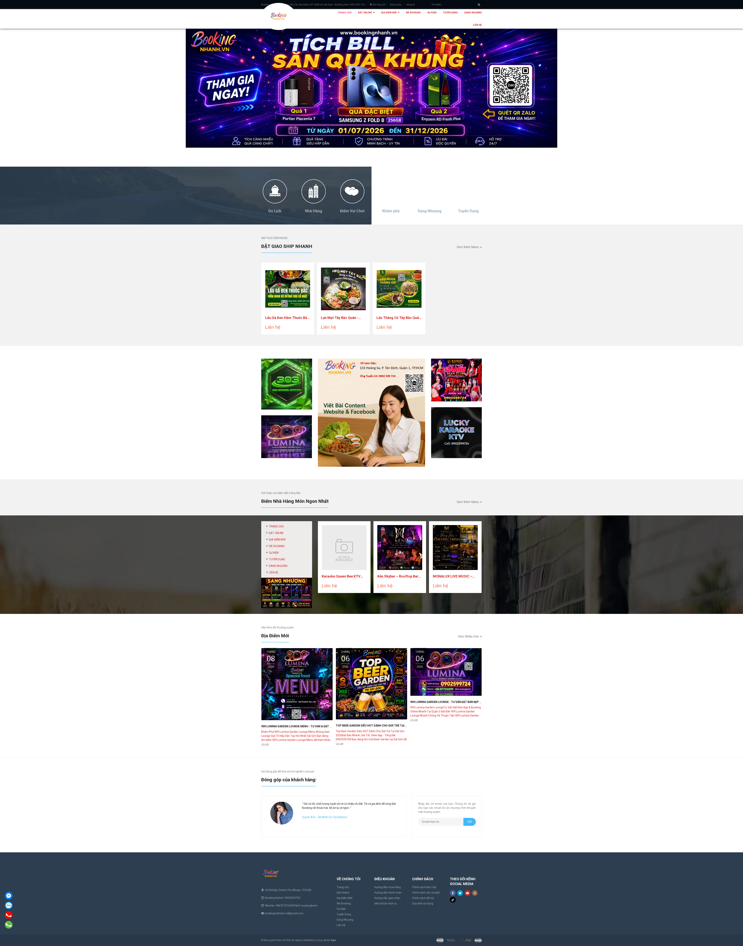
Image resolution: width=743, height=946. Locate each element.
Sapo (333, 940)
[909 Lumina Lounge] (286, 436)
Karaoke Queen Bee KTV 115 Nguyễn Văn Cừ (341, 576)
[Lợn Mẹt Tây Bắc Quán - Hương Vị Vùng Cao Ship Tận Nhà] (343, 288)
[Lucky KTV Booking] (456, 432)
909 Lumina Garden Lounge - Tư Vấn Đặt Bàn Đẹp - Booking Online (456, 702)
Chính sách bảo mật (424, 887)
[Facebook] (9, 896)
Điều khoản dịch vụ (385, 903)
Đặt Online (365, 12)
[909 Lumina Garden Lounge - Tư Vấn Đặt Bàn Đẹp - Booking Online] (446, 671)
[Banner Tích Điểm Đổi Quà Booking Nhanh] (371, 88)
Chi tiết (265, 744)
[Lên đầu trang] (731, 934)
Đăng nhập (395, 4)
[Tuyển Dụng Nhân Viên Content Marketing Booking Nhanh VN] (371, 412)
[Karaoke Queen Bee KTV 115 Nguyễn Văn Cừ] (344, 547)
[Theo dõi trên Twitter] (460, 893)
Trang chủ (345, 12)
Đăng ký (410, 4)
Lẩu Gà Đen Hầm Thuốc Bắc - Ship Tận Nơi (287, 318)
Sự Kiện (432, 12)
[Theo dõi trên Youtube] (467, 893)
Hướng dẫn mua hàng (387, 887)
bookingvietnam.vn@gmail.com (284, 913)
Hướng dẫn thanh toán (388, 892)
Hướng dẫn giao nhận (387, 898)
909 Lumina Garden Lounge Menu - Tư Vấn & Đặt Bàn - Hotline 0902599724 (313, 726)
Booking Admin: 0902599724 (282, 897)
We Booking (413, 12)
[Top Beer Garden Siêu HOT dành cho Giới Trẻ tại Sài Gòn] (371, 683)
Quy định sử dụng (422, 903)
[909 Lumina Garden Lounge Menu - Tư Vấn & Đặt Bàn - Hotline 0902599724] (297, 684)
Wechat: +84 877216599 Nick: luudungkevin (291, 905)
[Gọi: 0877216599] (9, 925)
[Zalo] (9, 905)
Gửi (469, 821)
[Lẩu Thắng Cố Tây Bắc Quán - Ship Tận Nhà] (399, 288)
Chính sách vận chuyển (426, 892)
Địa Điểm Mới (389, 12)
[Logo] (278, 16)
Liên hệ (477, 25)
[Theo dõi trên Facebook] (453, 893)
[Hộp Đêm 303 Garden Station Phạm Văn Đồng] (286, 384)
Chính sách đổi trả (423, 898)
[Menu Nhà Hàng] (286, 592)
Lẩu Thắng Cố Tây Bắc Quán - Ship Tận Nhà (399, 318)
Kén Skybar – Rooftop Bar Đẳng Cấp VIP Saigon (397, 576)
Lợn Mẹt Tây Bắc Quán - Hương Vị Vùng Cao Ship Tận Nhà (340, 318)
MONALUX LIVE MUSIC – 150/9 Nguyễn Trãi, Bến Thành (452, 576)
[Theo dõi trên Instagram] (475, 893)
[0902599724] (9, 915)
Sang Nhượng (473, 12)
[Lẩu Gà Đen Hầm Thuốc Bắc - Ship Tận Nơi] (287, 288)
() (378, 4)
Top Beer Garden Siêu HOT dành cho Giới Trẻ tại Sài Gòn (376, 725)
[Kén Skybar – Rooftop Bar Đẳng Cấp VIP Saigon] (399, 547)
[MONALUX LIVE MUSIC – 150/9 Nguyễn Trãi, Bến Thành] (455, 547)
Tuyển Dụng (450, 12)
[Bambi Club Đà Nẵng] (456, 380)
